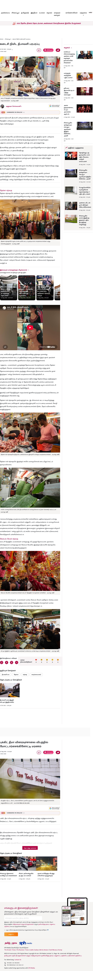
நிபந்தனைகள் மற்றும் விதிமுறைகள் (28, 956)
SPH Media (31, 968)
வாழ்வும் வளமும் (57, 14)
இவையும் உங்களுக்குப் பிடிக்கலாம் (13, 270)
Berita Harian (44, 950)
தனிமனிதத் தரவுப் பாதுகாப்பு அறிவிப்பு (54, 956)
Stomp (60, 950)
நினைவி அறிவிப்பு (75, 956)
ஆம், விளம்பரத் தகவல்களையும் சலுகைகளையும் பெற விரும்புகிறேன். (27, 930)
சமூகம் (49, 13)
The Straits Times (9, 950)
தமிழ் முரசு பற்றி (9, 956)
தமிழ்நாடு (25, 13)
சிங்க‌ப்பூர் (15, 13)
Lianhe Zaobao (34, 950)
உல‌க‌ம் (42, 13)
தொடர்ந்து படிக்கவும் (30, 848)
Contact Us (17, 959)
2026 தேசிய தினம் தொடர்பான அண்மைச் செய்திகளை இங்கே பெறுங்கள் (49, 23)
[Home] (25, 943)
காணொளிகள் (72, 13)
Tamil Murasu (53, 950)
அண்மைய (5, 13)
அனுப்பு (11, 934)
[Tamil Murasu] (10, 943)
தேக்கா (16, 675)
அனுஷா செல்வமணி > (14, 106)
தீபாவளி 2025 (5, 675)
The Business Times (22, 950)
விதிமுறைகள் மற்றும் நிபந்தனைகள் (23, 924)
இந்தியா (34, 13)
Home (1, 39)
